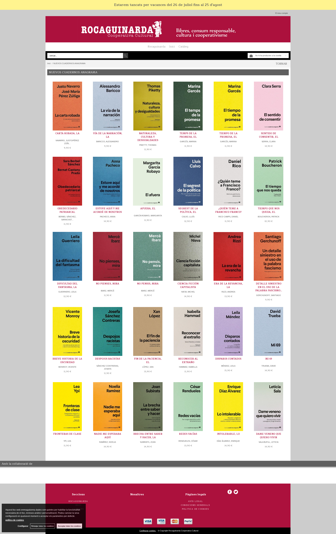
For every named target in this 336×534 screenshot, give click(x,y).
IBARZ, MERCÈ (107, 291)
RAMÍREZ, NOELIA (107, 442)
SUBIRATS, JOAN (148, 442)
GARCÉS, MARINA (188, 141)
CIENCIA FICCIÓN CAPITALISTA (188, 285)
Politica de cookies (195, 509)
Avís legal (195, 501)
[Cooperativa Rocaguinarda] (168, 29)
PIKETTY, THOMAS (147, 145)
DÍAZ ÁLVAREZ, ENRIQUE (228, 441)
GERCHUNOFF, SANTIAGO (268, 295)
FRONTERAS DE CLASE (67, 434)
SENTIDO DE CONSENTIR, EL (268, 135)
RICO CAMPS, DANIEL (228, 217)
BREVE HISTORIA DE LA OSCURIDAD (67, 360)
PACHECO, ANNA (107, 217)
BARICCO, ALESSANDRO (107, 141)
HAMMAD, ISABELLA (188, 367)
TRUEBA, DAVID (268, 366)
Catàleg (183, 46)
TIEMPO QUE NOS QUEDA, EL (268, 210)
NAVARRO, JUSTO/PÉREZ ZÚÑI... (67, 141)
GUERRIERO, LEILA (67, 292)
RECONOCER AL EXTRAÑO (188, 360)
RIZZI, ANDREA (228, 292)
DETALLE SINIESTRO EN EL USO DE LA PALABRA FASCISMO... (268, 287)
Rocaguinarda (156, 46)
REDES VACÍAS (188, 434)
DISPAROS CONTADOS (228, 359)
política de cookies (14, 520)
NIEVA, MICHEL (188, 292)
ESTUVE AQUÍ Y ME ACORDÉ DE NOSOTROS (107, 210)
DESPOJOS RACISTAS (107, 359)
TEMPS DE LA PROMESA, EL (188, 135)
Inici (172, 46)
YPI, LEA (67, 441)
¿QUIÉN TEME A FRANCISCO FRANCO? (228, 210)
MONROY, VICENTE (67, 367)
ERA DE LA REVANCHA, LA (228, 285)
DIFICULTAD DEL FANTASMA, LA (67, 285)
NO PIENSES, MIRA (107, 284)
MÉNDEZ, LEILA (228, 366)
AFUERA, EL (147, 209)
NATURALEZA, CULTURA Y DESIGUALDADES (147, 137)
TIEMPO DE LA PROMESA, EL (228, 135)
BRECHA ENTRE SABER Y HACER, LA (147, 435)
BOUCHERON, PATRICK (268, 217)
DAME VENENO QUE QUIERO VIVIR (268, 435)
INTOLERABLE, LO (228, 434)
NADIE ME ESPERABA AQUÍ (107, 435)
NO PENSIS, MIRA (148, 284)
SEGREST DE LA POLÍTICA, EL (188, 210)
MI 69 (268, 359)
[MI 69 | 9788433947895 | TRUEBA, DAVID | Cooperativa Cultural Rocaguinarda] (269, 331)
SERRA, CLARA (268, 141)
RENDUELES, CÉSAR (188, 441)
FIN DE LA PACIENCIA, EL (148, 360)
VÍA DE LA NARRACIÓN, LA (107, 135)
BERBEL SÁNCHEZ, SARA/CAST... (67, 218)
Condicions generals (195, 505)
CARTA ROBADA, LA (67, 133)
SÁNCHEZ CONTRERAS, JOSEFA (107, 367)
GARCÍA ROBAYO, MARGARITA (148, 216)
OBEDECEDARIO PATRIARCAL (67, 210)
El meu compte (281, 13)
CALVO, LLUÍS (188, 217)
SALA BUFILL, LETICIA (268, 442)
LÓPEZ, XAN (147, 367)
